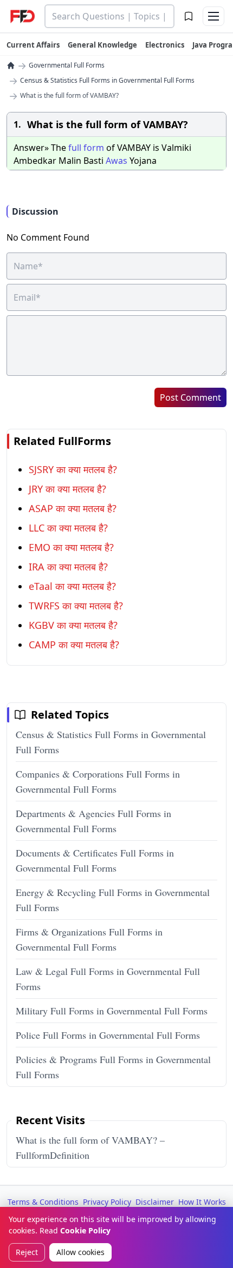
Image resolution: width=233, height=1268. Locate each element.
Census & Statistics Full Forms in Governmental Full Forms (107, 80)
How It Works (202, 1202)
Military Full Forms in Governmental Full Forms (112, 1010)
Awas (116, 161)
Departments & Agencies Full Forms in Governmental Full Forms (93, 821)
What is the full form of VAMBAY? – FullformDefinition (90, 1147)
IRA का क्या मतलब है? (68, 566)
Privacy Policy (107, 1202)
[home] (11, 65)
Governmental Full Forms (67, 65)
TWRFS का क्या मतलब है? (76, 605)
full (74, 148)
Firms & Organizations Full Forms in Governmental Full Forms (89, 939)
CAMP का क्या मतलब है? (74, 644)
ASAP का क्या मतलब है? (72, 508)
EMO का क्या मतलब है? (71, 547)
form (93, 148)
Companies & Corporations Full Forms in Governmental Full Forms (98, 781)
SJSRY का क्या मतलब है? (73, 469)
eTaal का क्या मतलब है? (72, 586)
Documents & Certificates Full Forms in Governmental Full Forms (95, 860)
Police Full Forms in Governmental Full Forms (108, 1034)
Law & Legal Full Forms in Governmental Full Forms (108, 979)
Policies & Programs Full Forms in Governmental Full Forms (113, 1067)
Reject (27, 1252)
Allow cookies (80, 1252)
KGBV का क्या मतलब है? (73, 625)
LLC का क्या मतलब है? (68, 527)
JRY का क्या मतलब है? (67, 488)
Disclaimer (154, 1202)
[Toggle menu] (213, 16)
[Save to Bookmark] (188, 16)
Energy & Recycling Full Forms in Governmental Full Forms (113, 900)
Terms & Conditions (43, 1202)
